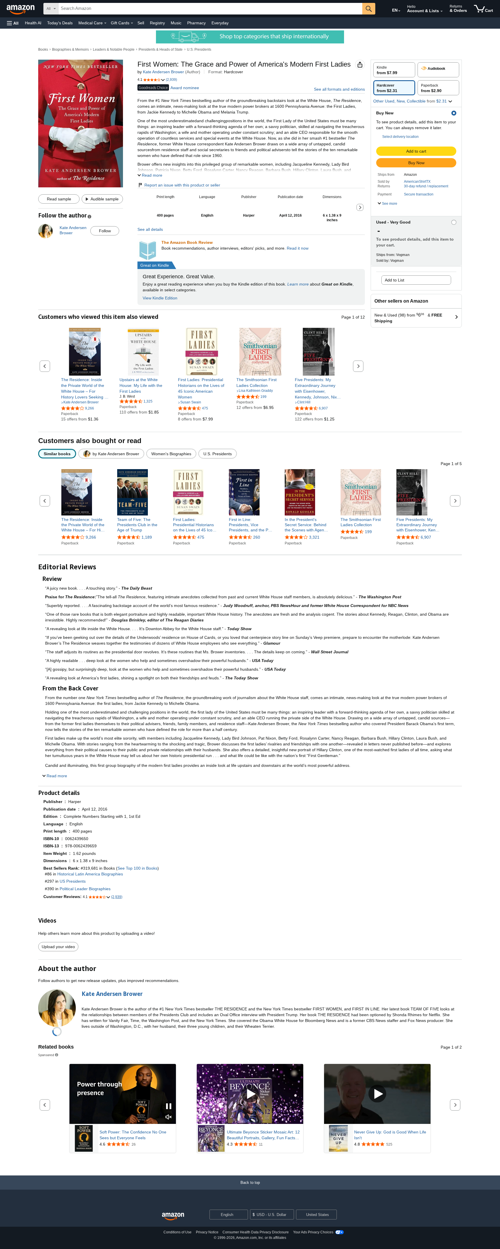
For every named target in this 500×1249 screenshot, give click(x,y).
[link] (85, 388)
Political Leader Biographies (85, 888)
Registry (157, 23)
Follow (105, 230)
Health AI (33, 23)
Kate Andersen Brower (163, 72)
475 (200, 537)
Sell (140, 23)
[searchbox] (210, 8)
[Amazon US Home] (173, 1217)
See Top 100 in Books (137, 868)
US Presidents (73, 881)
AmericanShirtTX (417, 182)
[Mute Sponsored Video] (169, 1117)
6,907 (426, 537)
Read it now (297, 248)
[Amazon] (21, 8)
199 (368, 531)
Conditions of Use (177, 1232)
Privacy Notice (207, 1232)
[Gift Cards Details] (132, 23)
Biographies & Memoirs (70, 49)
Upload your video (58, 946)
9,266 (91, 537)
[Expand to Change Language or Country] (399, 11)
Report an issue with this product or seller (182, 185)
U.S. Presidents (199, 49)
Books (43, 49)
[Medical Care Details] (105, 23)
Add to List (394, 280)
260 (256, 537)
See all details (150, 229)
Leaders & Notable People (114, 49)
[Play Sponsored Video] (250, 1094)
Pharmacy (196, 23)
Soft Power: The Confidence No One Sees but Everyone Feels (133, 1135)
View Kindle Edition (160, 298)
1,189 (146, 537)
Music (176, 23)
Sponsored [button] (46, 1055)
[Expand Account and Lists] (441, 11)
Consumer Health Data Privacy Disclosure (256, 1232)
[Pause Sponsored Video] (169, 1106)
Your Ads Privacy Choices (313, 1232)
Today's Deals (60, 23)
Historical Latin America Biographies (90, 874)
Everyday (220, 23)
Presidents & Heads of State (161, 49)
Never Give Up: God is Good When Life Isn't (390, 1135)
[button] (12, 23)
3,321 (314, 537)
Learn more (298, 284)
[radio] (394, 70)
